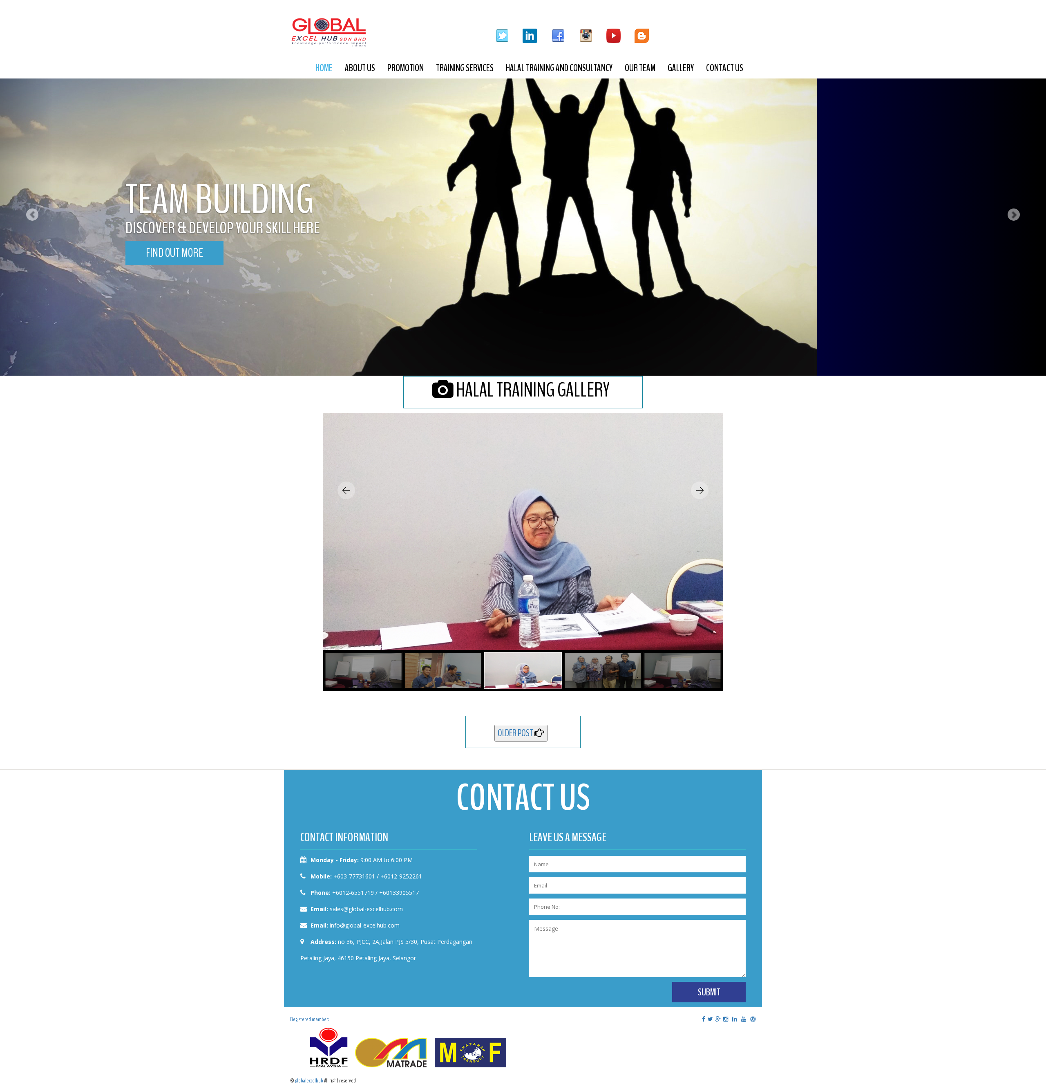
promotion (405, 67)
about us (360, 67)
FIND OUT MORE (174, 252)
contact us (724, 67)
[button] (26, 188)
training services (465, 67)
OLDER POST (516, 732)
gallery (681, 67)
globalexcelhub (309, 1081)
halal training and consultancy (559, 67)
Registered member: (309, 1019)
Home (324, 67)
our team (640, 67)
